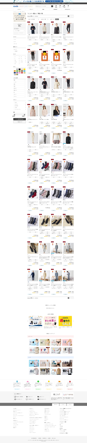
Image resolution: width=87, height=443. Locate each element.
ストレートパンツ (32, 428)
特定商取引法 (44, 438)
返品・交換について (19, 399)
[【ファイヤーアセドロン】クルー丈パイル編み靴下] (44, 165)
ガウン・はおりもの (62, 415)
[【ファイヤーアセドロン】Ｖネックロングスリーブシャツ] (32, 28)
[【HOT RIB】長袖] (56, 111)
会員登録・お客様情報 (19, 396)
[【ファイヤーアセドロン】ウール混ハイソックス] (32, 165)
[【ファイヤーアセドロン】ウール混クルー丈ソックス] (56, 165)
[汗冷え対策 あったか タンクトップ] (32, 111)
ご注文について (30, 396)
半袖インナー (15, 411)
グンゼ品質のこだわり (70, 3)
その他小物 (61, 426)
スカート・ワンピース (33, 432)
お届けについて (41, 396)
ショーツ (31, 408)
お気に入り (37, 33)
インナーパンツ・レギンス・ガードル (35, 417)
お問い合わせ (54, 438)
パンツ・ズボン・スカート (34, 425)
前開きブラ (14, 427)
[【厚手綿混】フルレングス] (32, 138)
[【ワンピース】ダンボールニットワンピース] (44, 138)
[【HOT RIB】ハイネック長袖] (44, 111)
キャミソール (15, 414)
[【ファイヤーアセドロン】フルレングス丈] (68, 56)
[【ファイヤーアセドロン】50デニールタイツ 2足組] (44, 56)
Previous (27, 321)
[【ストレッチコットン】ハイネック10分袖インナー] (32, 83)
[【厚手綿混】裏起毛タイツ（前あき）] (68, 83)
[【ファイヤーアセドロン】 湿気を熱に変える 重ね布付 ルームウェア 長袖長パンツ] (68, 248)
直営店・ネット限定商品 (63, 429)
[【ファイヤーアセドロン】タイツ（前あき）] (68, 28)
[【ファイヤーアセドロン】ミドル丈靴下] (68, 220)
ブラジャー (15, 420)
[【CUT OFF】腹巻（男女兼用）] (56, 138)
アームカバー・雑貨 (63, 421)
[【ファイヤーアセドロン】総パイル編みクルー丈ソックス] (44, 193)
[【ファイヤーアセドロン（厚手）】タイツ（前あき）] (32, 56)
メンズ (26, 6)
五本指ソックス (47, 429)
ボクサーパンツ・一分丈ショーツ (34, 414)
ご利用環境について (31, 399)
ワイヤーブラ (15, 423)
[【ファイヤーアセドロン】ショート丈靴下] (32, 248)
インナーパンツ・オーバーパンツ (34, 419)
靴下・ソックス (47, 422)
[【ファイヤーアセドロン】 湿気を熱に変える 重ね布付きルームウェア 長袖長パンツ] (44, 248)
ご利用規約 (39, 438)
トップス (14, 408)
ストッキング (47, 408)
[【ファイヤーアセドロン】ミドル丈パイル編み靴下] (44, 220)
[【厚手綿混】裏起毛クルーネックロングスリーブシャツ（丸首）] (44, 83)
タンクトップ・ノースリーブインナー (18, 415)
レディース (21, 6)
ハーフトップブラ (15, 424)
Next (73, 321)
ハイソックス (46, 428)
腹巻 (60, 424)
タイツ (46, 416)
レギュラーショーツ (32, 411)
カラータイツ (46, 419)
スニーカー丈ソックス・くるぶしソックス (50, 425)
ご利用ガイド (63, 3)
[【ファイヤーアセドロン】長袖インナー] (56, 28)
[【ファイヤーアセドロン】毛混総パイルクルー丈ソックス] (32, 220)
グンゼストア (15, 6)
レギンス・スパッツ (32, 423)
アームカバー (61, 423)
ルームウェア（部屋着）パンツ (64, 414)
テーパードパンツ (32, 429)
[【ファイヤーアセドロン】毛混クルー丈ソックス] (68, 165)
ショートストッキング (48, 414)
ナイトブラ (14, 426)
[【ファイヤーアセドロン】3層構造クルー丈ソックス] (56, 193)
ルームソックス (62, 418)
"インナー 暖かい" (17, 30)
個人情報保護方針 (34, 438)
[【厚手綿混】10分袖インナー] (56, 83)
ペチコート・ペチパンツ (33, 420)
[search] (52, 6)
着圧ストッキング (47, 411)
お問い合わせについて (42, 399)
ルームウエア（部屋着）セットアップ (65, 411)
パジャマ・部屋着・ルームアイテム (65, 408)
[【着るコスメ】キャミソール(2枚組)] (68, 111)
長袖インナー (15, 418)
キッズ (30, 6)
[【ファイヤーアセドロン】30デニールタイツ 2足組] (56, 56)
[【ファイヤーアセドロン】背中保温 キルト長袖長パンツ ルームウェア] (32, 275)
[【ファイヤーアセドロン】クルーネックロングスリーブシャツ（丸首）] (44, 28)
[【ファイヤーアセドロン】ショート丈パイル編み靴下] (32, 193)
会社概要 (49, 438)
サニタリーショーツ (32, 415)
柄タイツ (46, 420)
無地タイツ (46, 417)
